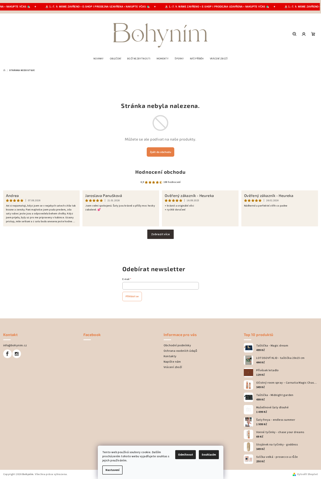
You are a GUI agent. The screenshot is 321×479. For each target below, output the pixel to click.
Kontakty (170, 356)
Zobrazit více (160, 234)
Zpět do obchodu (160, 151)
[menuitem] (99, 58)
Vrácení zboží (173, 367)
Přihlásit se (132, 296)
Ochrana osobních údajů (180, 351)
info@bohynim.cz (15, 345)
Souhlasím (209, 455)
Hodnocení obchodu (160, 172)
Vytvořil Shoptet (307, 474)
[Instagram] (16, 354)
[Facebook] (7, 354)
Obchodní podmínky (177, 345)
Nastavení (112, 470)
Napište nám (172, 362)
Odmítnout (185, 455)
